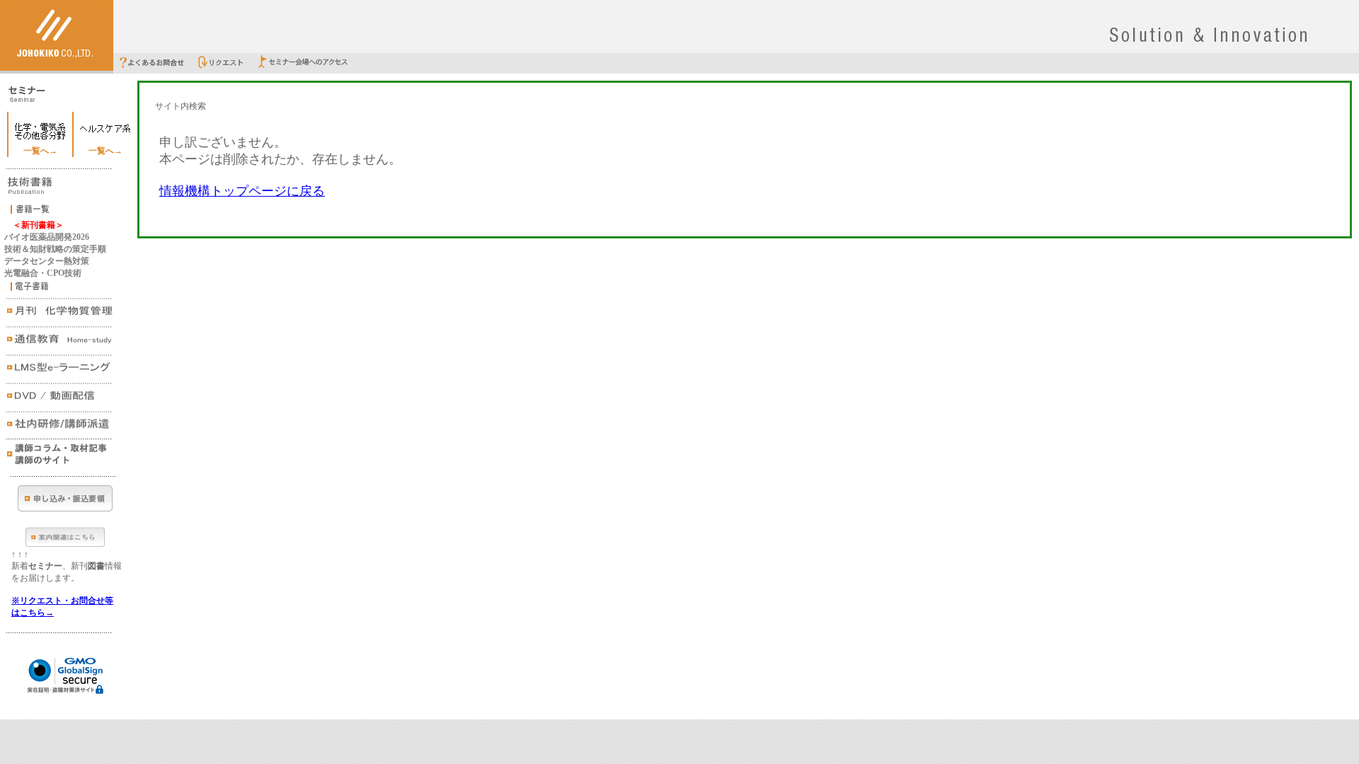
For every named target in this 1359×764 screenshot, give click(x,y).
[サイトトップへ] (56, 68)
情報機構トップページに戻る (242, 191)
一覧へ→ (40, 151)
